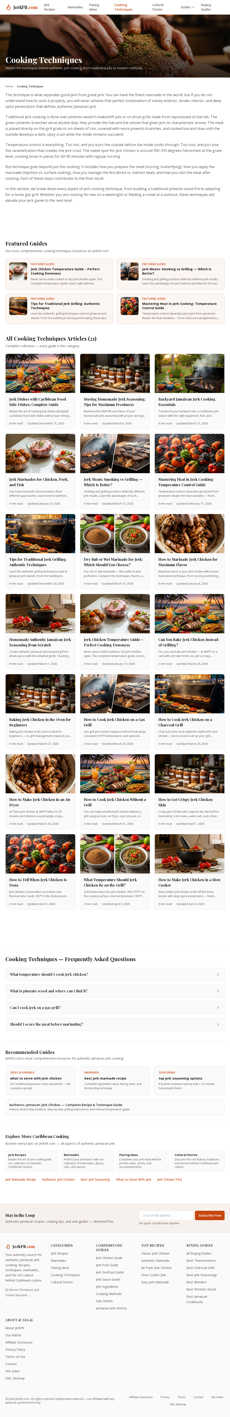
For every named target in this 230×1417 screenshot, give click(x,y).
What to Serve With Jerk (133, 1179)
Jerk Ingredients (107, 1286)
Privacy (165, 1397)
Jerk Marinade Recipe (20, 1179)
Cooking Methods (109, 1294)
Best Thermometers (201, 1260)
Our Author (13, 1335)
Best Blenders (196, 1282)
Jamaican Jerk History (111, 1308)
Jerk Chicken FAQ (169, 1179)
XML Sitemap (15, 1378)
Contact (11, 1364)
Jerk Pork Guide (107, 1265)
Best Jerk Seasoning (95, 1179)
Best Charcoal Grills (200, 1268)
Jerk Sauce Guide (108, 1279)
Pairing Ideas (94, 7)
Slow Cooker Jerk (153, 1275)
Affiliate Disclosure (19, 1342)
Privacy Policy (15, 1349)
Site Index (12, 1371)
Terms (181, 1397)
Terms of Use (15, 1357)
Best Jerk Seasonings (201, 1275)
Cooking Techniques (123, 7)
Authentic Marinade (155, 1260)
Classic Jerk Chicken (155, 1253)
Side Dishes (104, 1301)
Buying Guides (206, 7)
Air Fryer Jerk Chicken (156, 1268)
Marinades (75, 7)
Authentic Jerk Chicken (58, 1179)
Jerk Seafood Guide (110, 1272)
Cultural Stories (158, 7)
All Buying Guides (198, 1253)
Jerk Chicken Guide (109, 1258)
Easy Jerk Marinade (155, 1282)
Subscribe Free (210, 1215)
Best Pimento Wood (201, 1289)
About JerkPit (14, 1328)
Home (9, 86)
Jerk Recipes (49, 7)
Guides (186, 7)
